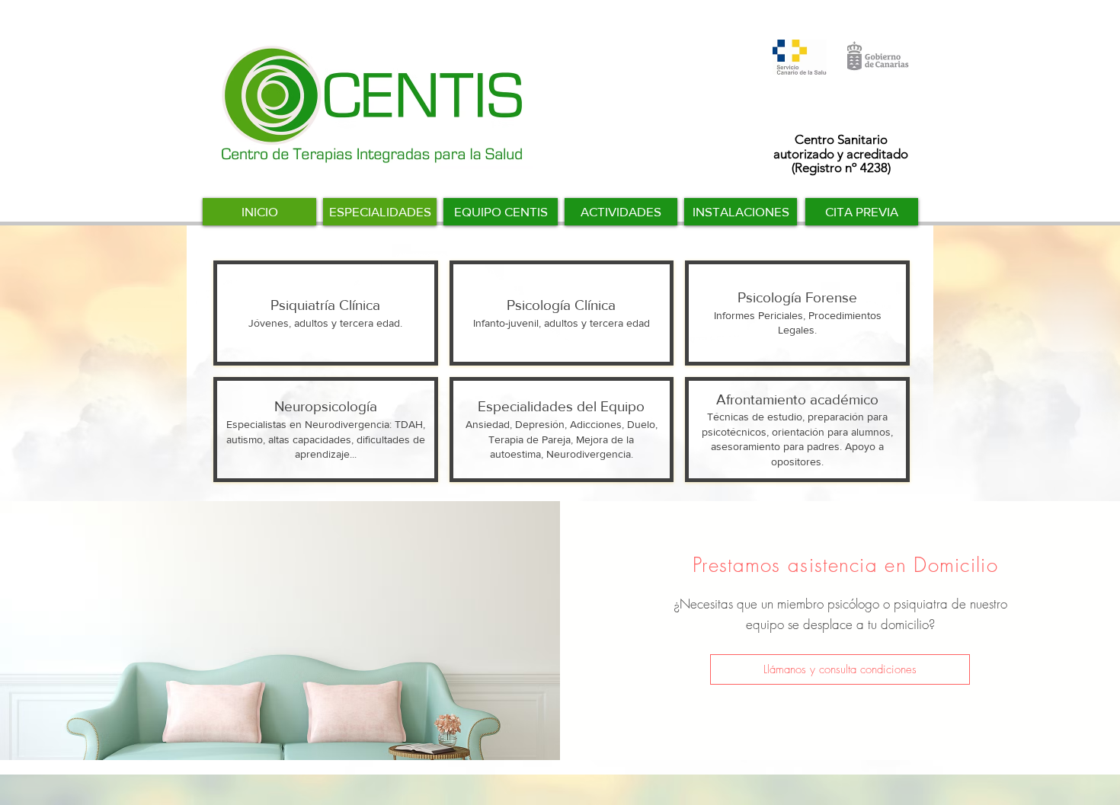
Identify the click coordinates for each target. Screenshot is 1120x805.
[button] (840, 669)
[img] (562, 429)
